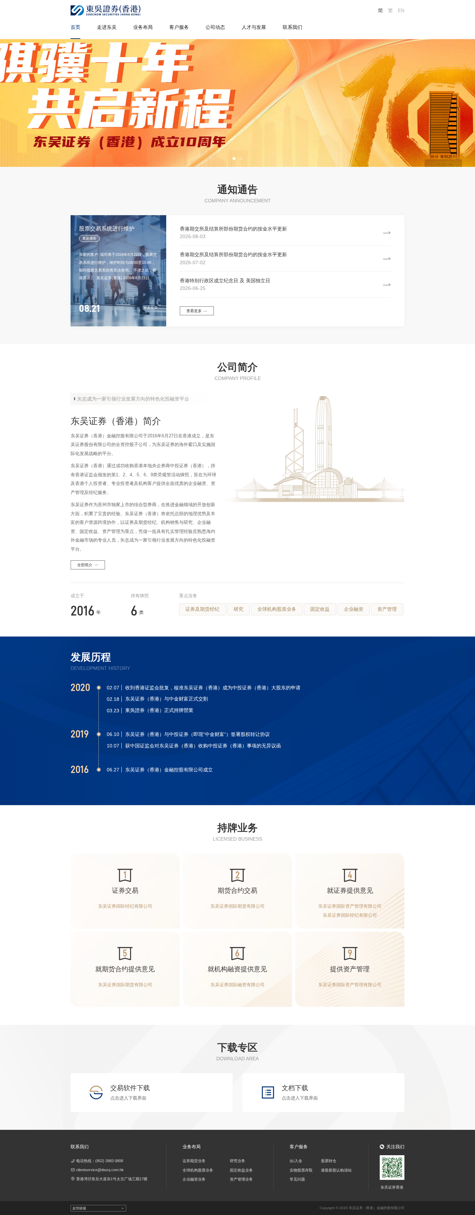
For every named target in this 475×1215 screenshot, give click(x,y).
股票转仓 (328, 1161)
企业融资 (353, 609)
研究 (238, 609)
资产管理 (387, 609)
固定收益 (320, 609)
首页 (75, 27)
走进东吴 (106, 27)
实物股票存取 (301, 1170)
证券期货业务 (194, 1161)
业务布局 (143, 27)
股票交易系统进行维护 (107, 229)
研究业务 (237, 1161)
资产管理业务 (241, 1179)
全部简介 (84, 565)
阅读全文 (150, 308)
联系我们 (292, 27)
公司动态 (215, 27)
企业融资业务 (194, 1179)
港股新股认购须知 (336, 1170)
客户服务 (179, 27)
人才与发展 (254, 27)
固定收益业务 (241, 1170)
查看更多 (194, 311)
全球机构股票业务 (276, 609)
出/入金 (296, 1161)
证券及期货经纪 (202, 609)
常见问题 (297, 1179)
